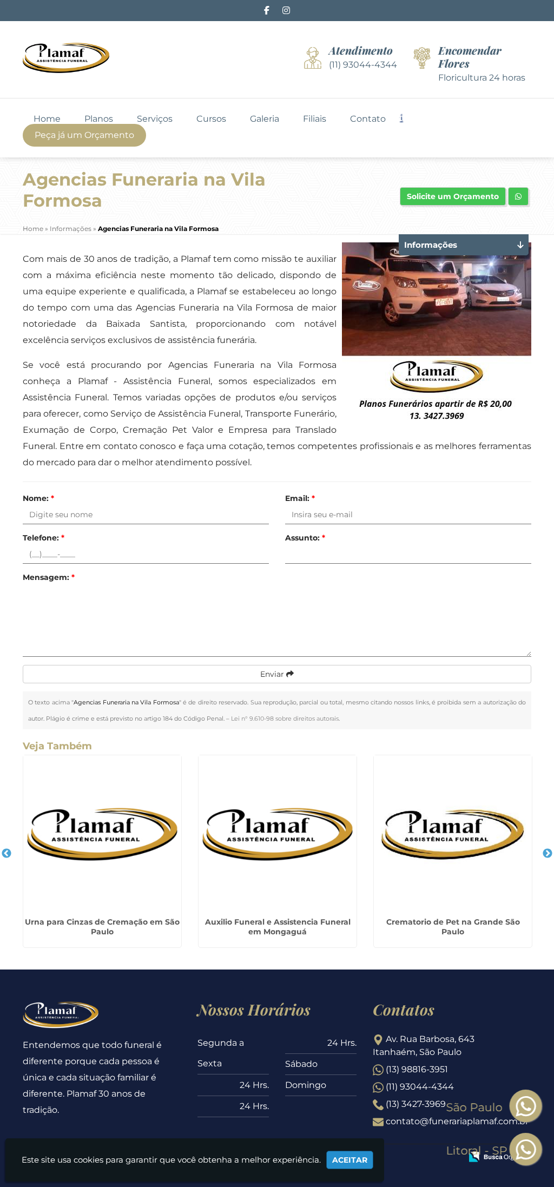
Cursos (211, 119)
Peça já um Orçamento (84, 135)
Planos (98, 119)
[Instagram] (286, 10)
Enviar (273, 674)
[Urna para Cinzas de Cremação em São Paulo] (102, 834)
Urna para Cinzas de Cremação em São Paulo (102, 927)
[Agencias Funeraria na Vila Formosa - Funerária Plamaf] (66, 58)
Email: (300, 498)
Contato (368, 119)
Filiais (314, 119)
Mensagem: (49, 577)
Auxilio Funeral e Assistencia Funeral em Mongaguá (278, 927)
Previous (6, 853)
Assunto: (305, 538)
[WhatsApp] (521, 1150)
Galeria (264, 119)
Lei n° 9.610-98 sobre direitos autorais (285, 718)
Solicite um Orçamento (453, 196)
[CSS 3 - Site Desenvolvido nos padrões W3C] (411, 1158)
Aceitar (349, 1160)
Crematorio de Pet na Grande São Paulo (453, 927)
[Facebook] (266, 10)
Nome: (38, 498)
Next (547, 853)
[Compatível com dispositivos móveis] (448, 1158)
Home (47, 119)
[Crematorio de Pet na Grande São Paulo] (453, 834)
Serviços (155, 119)
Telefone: (43, 538)
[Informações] (409, 116)
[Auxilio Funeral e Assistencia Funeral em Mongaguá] (278, 834)
